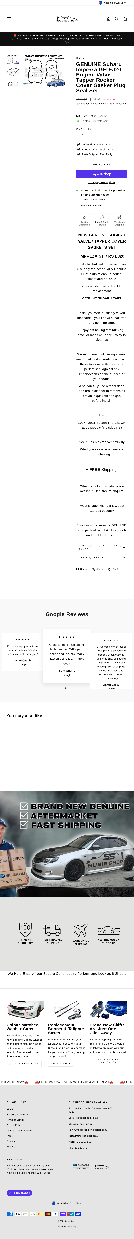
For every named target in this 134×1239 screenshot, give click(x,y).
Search (10, 1109)
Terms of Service (16, 1120)
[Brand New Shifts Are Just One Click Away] (108, 1010)
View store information (92, 205)
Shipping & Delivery (17, 1114)
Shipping (96, 103)
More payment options (101, 182)
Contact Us (13, 1141)
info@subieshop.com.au (85, 1118)
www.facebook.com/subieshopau (89, 1130)
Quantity (84, 129)
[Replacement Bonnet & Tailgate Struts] (67, 1010)
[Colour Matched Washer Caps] (25, 1010)
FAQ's (10, 1136)
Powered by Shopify (67, 1226)
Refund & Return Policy (19, 1130)
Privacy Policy (14, 1125)
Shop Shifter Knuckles (108, 1060)
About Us (12, 1147)
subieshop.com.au (82, 1124)
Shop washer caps (24, 1064)
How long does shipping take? (100, 547)
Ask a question (92, 557)
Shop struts (60, 1064)
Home (79, 58)
